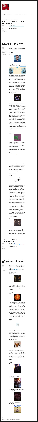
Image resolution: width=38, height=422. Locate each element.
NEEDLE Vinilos (16, 269)
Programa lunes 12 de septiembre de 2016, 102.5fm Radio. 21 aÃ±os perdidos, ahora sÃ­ (13, 261)
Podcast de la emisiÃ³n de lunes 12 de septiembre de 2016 (13, 240)
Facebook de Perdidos (15, 14)
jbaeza (3, 48)
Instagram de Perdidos (9, 14)
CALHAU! (3, 51)
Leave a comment (4, 54)
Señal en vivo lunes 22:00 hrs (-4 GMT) (28, 14)
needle (3, 249)
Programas (3, 28)
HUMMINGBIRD (3, 270)
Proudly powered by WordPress (17, 419)
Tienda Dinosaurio (20, 268)
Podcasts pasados (4, 14)
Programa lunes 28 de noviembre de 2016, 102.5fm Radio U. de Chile (12, 44)
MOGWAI (6, 270)
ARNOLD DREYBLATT (4, 247)
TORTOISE (3, 53)
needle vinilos (5, 249)
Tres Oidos (15, 268)
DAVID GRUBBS (5, 51)
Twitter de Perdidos (21, 14)
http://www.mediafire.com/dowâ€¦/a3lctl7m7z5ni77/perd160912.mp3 (16, 244)
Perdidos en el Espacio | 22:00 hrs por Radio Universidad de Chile (15, 11)
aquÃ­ (14, 25)
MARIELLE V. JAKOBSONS (4, 31)
